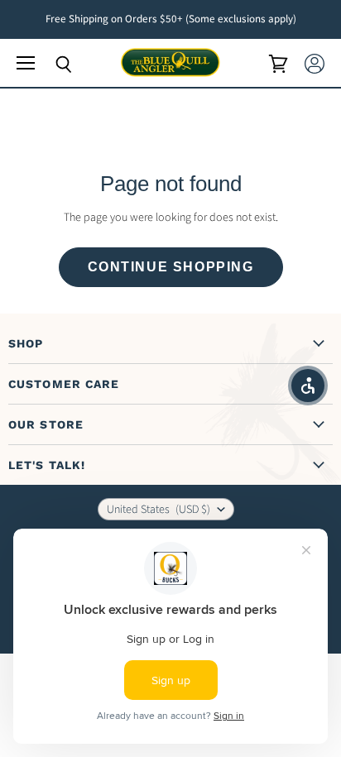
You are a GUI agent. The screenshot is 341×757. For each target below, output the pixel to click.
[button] (308, 385)
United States (158, 509)
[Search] (51, 65)
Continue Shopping (171, 267)
